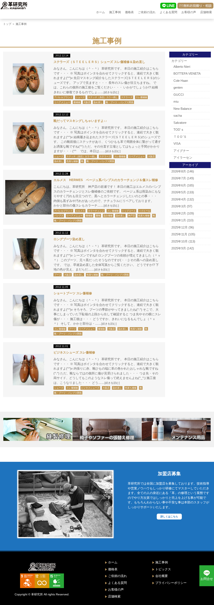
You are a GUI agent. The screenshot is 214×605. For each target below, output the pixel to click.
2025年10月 (179, 241)
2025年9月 (178, 248)
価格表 (129, 12)
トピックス (163, 569)
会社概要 (161, 576)
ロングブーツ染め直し (69, 239)
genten (178, 87)
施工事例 (115, 12)
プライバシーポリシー (171, 583)
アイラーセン (182, 157)
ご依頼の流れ (146, 12)
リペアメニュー (62, 102)
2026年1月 (178, 220)
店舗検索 (206, 12)
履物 (98, 215)
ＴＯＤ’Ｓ (180, 136)
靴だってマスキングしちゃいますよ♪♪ (80, 121)
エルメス (80, 210)
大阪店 (86, 102)
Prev (23, 504)
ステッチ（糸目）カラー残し (103, 97)
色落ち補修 (72, 161)
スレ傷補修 (141, 97)
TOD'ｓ (178, 129)
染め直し (98, 102)
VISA (177, 143)
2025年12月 (179, 227)
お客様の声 (188, 12)
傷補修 (76, 102)
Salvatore (179, 122)
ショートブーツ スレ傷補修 (73, 293)
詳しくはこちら (169, 516)
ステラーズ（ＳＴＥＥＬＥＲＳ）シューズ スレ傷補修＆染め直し (99, 62)
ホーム (100, 12)
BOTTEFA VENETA (187, 73)
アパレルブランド (63, 97)
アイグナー (181, 150)
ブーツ (57, 274)
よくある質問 (168, 12)
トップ (7, 24)
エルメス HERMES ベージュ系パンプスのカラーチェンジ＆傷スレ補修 (106, 180)
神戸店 (131, 215)
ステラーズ (126, 97)
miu (175, 101)
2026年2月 (178, 213)
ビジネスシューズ (90, 388)
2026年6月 (178, 185)
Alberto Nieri (181, 66)
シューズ (80, 97)
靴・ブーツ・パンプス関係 (119, 102)
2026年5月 (178, 192)
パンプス (58, 215)
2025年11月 (179, 234)
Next (107, 504)
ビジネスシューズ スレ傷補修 (74, 352)
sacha (177, 115)
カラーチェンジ (96, 210)
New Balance (182, 108)
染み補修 (108, 215)
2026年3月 (178, 206)
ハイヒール (144, 210)
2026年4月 (178, 199)
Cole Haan (180, 80)
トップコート (129, 210)
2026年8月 (178, 171)
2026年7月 (178, 178)
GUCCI (178, 94)
